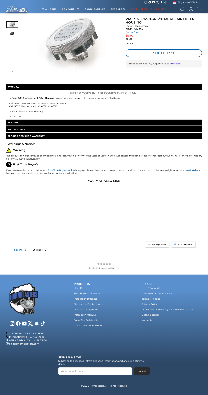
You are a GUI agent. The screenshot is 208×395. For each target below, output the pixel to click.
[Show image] (12, 24)
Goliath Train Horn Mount (88, 325)
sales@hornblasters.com (24, 343)
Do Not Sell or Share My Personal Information (167, 309)
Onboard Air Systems (86, 309)
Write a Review (185, 244)
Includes (13, 122)
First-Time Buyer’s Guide (61, 170)
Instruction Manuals (85, 314)
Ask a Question (159, 244)
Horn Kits (79, 288)
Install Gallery (192, 170)
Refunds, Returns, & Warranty (26, 136)
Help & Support (150, 288)
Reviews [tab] (18, 249)
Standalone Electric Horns (88, 304)
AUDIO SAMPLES (95, 9)
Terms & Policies (151, 298)
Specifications (16, 129)
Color (129, 39)
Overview (13, 87)
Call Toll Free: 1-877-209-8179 (26, 333)
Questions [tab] (38, 249)
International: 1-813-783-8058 (26, 336)
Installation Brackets (85, 298)
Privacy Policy (149, 304)
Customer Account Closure (157, 293)
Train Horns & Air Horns (87, 293)
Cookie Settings (150, 314)
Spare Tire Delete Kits (86, 320)
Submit (142, 371)
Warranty (147, 320)
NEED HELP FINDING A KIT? (148, 9)
